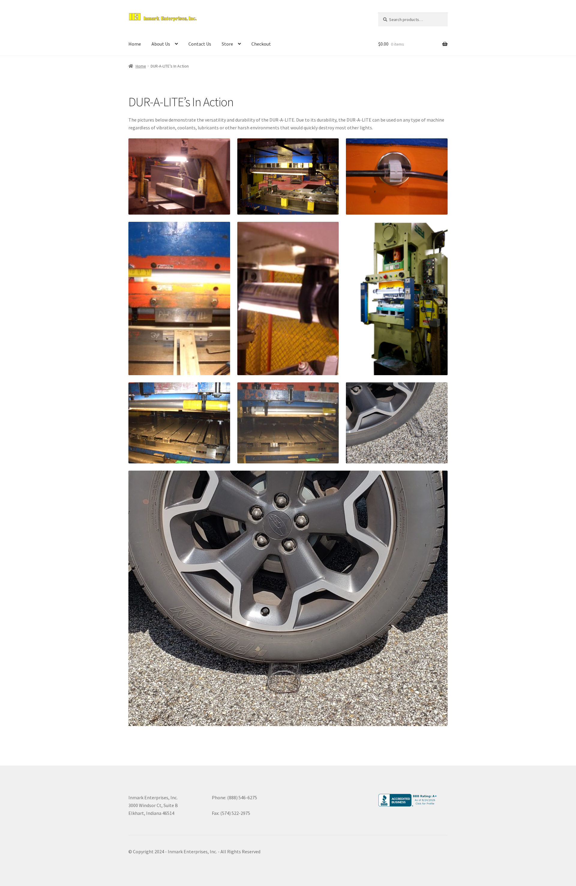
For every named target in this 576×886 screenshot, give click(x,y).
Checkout (261, 44)
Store (227, 44)
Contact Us (199, 44)
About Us (161, 44)
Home (134, 44)
